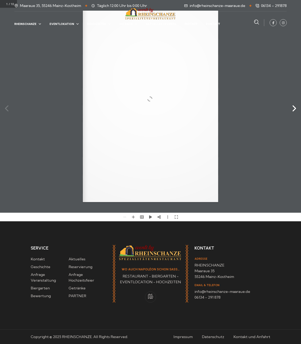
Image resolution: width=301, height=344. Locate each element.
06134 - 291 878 (208, 297)
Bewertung (41, 295)
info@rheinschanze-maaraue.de (217, 5)
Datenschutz (213, 336)
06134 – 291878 (274, 5)
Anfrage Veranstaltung (43, 277)
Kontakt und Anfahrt (251, 336)
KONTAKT (213, 24)
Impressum (183, 336)
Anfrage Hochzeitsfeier (81, 277)
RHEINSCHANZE (25, 24)
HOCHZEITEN (96, 24)
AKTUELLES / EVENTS (161, 24)
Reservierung (80, 266)
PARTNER (191, 24)
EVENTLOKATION (62, 24)
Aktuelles (77, 259)
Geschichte (40, 266)
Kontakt (38, 259)
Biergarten (40, 288)
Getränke (77, 288)
